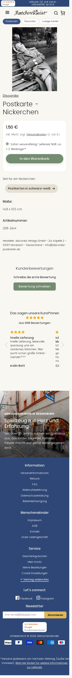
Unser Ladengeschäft (34, 537)
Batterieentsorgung (35, 501)
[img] (34, 317)
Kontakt (35, 531)
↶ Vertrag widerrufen (34, 579)
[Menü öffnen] (7, 12)
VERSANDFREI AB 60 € (42, 5)
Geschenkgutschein (34, 556)
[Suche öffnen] (56, 11)
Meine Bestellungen (35, 567)
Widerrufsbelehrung (34, 490)
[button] (7, 344)
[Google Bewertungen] (8, 3)
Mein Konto (35, 562)
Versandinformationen (34, 473)
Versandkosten (36, 134)
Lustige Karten (50, 21)
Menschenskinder (48, 636)
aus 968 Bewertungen (34, 323)
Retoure (35, 478)
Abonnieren (55, 615)
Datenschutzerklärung (34, 495)
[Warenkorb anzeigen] (63, 11)
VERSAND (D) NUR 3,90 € (42, 2)
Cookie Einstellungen (35, 573)
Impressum (35, 520)
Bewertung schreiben (34, 286)
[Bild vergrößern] (34, 59)
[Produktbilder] (34, 59)
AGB (34, 526)
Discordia (30, 21)
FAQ (34, 484)
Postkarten (12, 21)
